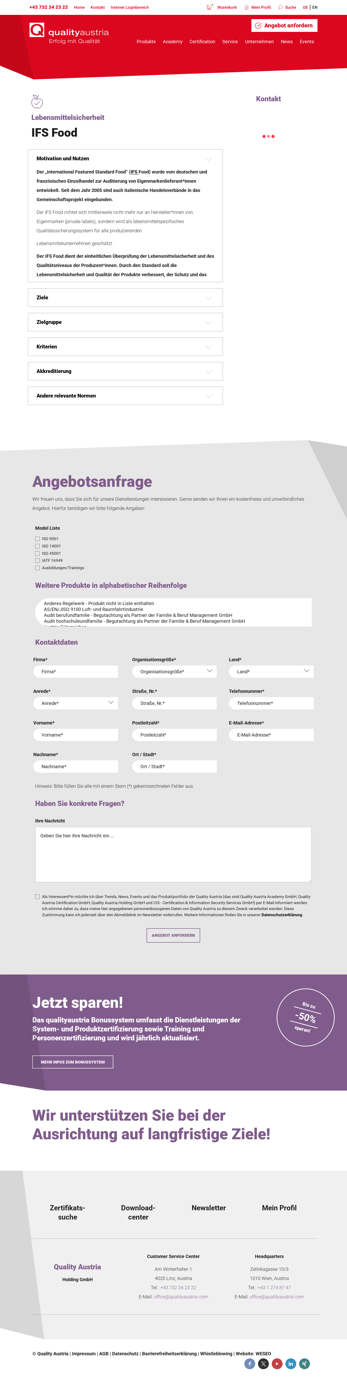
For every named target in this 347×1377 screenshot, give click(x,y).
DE (305, 7)
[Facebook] (249, 1363)
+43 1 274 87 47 (274, 1287)
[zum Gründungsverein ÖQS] (212, 1329)
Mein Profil (260, 7)
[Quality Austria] (69, 33)
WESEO (263, 1353)
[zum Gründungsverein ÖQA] (141, 1329)
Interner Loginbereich (130, 7)
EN (314, 7)
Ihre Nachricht (50, 821)
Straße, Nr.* (144, 691)
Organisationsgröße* (154, 659)
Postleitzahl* (145, 723)
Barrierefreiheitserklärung (169, 1353)
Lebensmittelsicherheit (67, 117)
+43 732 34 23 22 (49, 7)
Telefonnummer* (246, 691)
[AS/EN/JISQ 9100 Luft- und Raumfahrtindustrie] (171, 609)
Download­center (138, 1212)
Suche (290, 7)
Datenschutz (125, 1353)
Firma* (40, 659)
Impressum (84, 1353)
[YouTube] (277, 1363)
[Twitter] (263, 1363)
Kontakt (98, 7)
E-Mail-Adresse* (246, 723)
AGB (104, 1353)
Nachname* (45, 754)
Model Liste (47, 528)
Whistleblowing (216, 1353)
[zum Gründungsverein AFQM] (69, 1329)
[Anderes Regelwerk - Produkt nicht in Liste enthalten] (171, 603)
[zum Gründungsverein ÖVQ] (283, 1329)
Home (79, 7)
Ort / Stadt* (144, 754)
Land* (235, 659)
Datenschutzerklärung (282, 914)
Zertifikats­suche (67, 1212)
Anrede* (42, 691)
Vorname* (44, 723)
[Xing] (304, 1363)
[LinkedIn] (290, 1363)
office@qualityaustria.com (181, 1297)
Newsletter (209, 1208)
